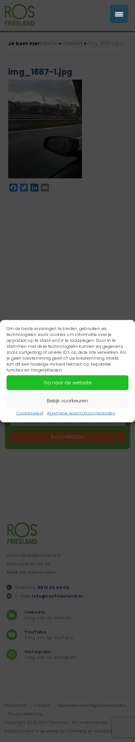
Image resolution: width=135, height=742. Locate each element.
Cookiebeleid (30, 413)
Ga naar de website (68, 382)
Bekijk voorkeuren (67, 400)
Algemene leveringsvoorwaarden (81, 413)
